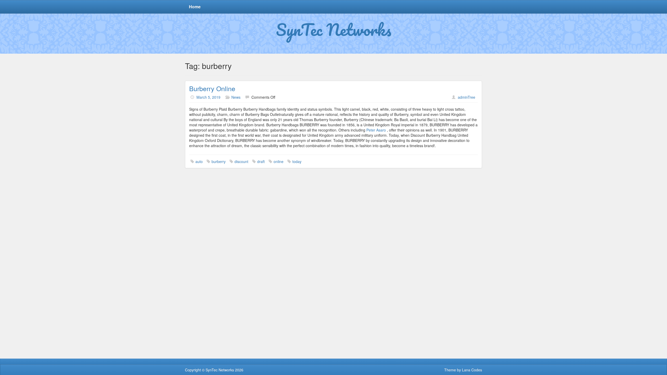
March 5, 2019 (208, 97)
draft (261, 161)
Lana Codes (472, 369)
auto (199, 161)
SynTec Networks (333, 29)
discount (241, 161)
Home (195, 7)
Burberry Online (212, 88)
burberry (219, 161)
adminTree (466, 97)
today (296, 161)
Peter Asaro (376, 130)
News (235, 97)
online (278, 161)
